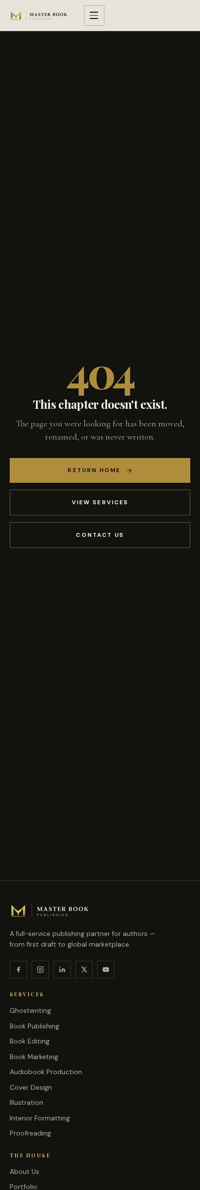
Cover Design (31, 1087)
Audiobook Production (46, 1071)
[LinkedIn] (62, 969)
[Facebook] (18, 969)
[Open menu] (94, 15)
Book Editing (30, 1041)
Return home (93, 470)
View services (100, 502)
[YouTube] (106, 969)
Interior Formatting (40, 1118)
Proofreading (30, 1133)
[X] (84, 969)
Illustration (26, 1102)
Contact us (100, 535)
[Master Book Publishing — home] (39, 15)
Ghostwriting (30, 1010)
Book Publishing (34, 1026)
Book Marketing (34, 1056)
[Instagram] (40, 969)
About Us (24, 1171)
